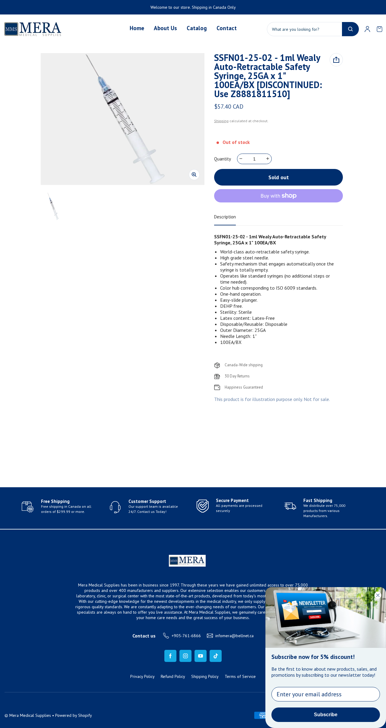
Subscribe (325, 714)
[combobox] (313, 29)
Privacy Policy (142, 676)
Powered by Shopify (73, 715)
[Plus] (268, 159)
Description (225, 217)
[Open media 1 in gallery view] (53, 206)
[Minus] (241, 159)
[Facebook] (170, 656)
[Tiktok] (216, 656)
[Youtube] (201, 656)
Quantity (222, 159)
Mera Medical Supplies (30, 715)
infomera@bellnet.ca (234, 635)
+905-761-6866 (186, 635)
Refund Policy (173, 676)
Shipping (221, 121)
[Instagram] (185, 656)
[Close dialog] (377, 595)
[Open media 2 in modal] (122, 119)
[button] (379, 29)
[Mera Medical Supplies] (33, 29)
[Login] (367, 29)
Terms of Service (240, 676)
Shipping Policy (205, 676)
